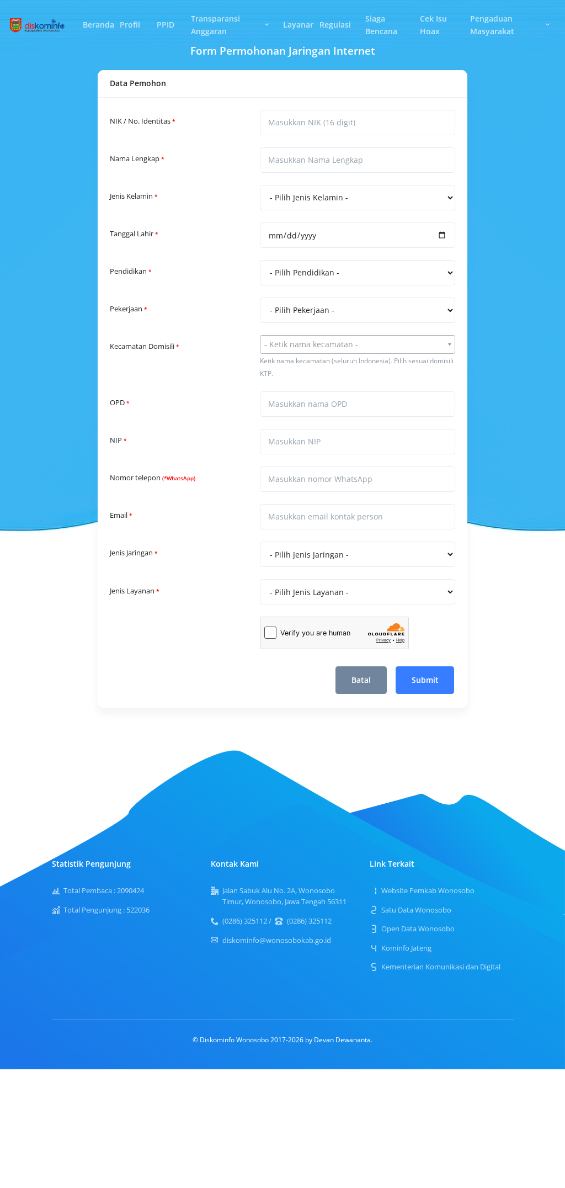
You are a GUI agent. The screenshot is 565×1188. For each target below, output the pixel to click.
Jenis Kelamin (133, 196)
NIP (118, 440)
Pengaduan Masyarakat (492, 24)
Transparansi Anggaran (215, 24)
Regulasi (335, 24)
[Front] (37, 24)
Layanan (298, 24)
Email (121, 515)
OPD (119, 402)
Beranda (98, 24)
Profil (130, 24)
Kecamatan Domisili (144, 346)
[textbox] (357, 344)
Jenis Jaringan (133, 553)
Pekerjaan (128, 309)
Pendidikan (130, 271)
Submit (425, 680)
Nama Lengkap (137, 158)
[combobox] (357, 344)
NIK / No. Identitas (142, 121)
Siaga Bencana (381, 24)
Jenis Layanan (134, 591)
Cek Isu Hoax (433, 24)
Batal (361, 680)
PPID (165, 24)
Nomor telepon (152, 477)
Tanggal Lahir (134, 233)
